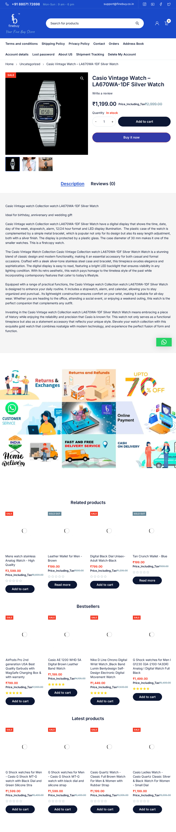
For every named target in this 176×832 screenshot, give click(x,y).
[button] (82, 78)
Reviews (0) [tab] (103, 183)
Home (9, 64)
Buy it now (131, 137)
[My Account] (157, 23)
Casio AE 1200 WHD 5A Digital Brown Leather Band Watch (64, 664)
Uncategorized (30, 64)
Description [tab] (72, 183)
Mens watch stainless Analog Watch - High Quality (20, 560)
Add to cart (144, 121)
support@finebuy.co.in (119, 4)
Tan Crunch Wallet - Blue (150, 556)
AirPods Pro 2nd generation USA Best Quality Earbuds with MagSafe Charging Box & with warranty (23, 668)
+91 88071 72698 (26, 4)
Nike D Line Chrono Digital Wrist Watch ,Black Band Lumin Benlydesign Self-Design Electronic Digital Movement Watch (108, 668)
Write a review (102, 93)
